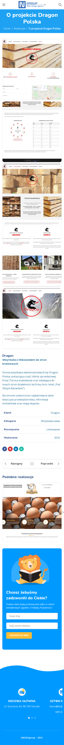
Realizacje (19, 28)
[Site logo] (32, 4)
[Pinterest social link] (10, 449)
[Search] (60, 5)
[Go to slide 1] (29, 718)
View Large (59, 485)
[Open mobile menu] (4, 5)
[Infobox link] (21, 698)
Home (7, 28)
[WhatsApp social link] (21, 449)
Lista (32, 464)
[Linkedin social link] (16, 449)
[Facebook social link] (4, 449)
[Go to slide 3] (35, 718)
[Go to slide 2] (32, 718)
